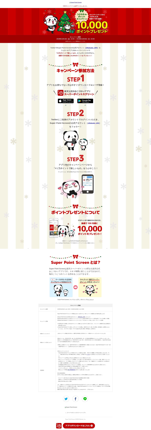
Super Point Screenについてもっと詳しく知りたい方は (75, 299)
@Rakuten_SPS (92, 48)
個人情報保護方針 (71, 369)
